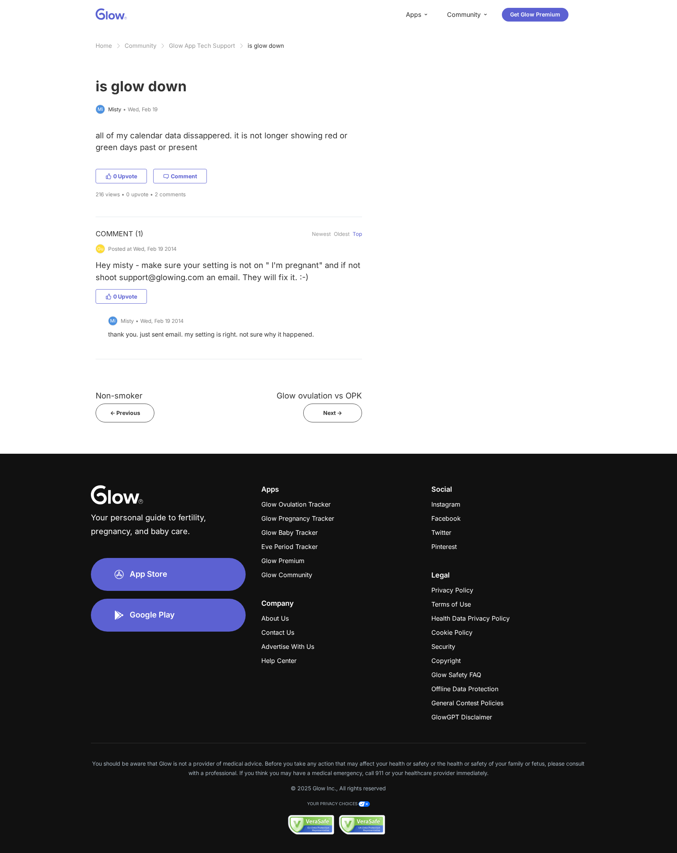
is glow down (266, 45)
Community (140, 45)
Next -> (332, 412)
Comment (184, 176)
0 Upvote (125, 176)
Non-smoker (119, 395)
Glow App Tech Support (202, 45)
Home (104, 45)
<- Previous (125, 412)
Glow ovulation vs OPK (319, 395)
